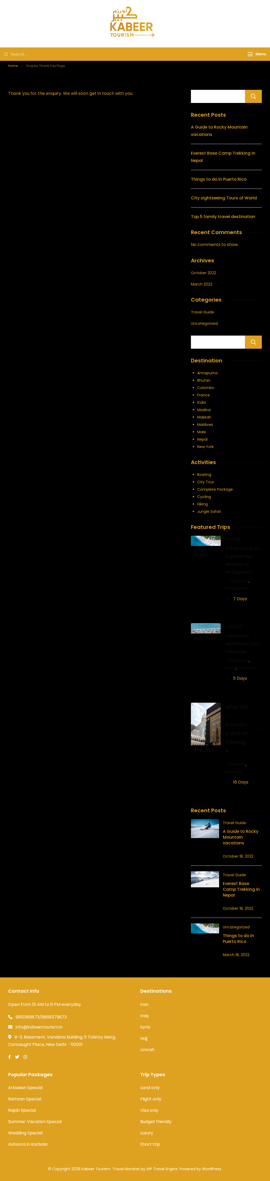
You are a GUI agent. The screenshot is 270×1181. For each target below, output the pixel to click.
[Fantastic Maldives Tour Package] (206, 627)
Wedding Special (25, 1133)
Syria (145, 1027)
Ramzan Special (24, 1099)
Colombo (205, 387)
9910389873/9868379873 (41, 1017)
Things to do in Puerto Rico (219, 179)
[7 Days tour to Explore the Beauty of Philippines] (206, 539)
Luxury (146, 1133)
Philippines (236, 588)
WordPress (211, 1169)
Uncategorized (204, 323)
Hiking (202, 504)
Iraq (144, 1016)
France (203, 395)
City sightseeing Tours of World (224, 198)
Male (201, 432)
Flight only (150, 1099)
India (201, 402)
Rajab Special (22, 1110)
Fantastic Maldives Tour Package (242, 643)
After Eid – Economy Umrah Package (236, 729)
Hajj (143, 1038)
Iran (144, 1004)
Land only (150, 1088)
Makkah (204, 417)
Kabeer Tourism (95, 1169)
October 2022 (203, 272)
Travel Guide (202, 312)
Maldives (205, 424)
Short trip (150, 1144)
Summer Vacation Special (35, 1122)
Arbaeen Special (25, 1088)
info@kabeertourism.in (39, 1027)
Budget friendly (156, 1122)
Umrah (147, 1050)
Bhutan (203, 380)
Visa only (149, 1110)
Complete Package (215, 489)
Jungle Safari (209, 511)
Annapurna (207, 373)
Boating (204, 474)
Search (253, 96)
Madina (204, 409)
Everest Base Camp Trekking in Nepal (241, 889)
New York (205, 446)
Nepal (202, 439)
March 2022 (201, 284)
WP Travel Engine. (162, 1169)
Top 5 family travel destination (223, 217)
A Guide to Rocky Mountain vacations (240, 837)
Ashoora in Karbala (27, 1144)
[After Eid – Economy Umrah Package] (206, 706)
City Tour (205, 482)
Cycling (204, 496)
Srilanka (246, 668)
